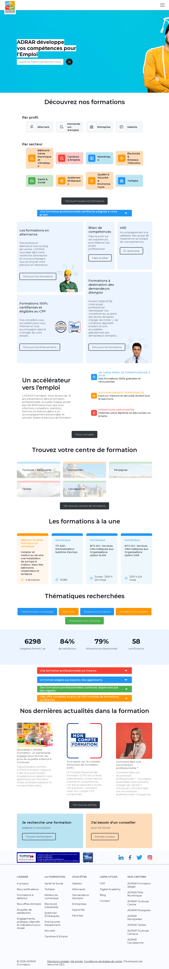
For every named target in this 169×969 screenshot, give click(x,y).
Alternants (78, 889)
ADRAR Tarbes (136, 924)
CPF (102, 883)
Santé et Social (54, 883)
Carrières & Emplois (74, 158)
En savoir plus (131, 250)
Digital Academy (110, 889)
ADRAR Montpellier (134, 917)
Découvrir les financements (39, 347)
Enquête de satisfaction (24, 911)
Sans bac (77, 915)
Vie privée (76, 961)
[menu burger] (162, 5)
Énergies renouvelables (133, 611)
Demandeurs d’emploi (80, 896)
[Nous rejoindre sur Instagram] (150, 857)
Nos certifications (27, 889)
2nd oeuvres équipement (52, 923)
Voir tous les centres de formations (84, 505)
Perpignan (121, 469)
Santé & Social (43, 181)
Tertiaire (132, 180)
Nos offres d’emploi (29, 903)
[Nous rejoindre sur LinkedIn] (121, 857)
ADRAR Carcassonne (135, 941)
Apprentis (78, 909)
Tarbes (26, 488)
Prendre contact (105, 836)
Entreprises (79, 903)
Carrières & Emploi (56, 936)
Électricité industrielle (51, 905)
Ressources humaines (97, 611)
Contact (105, 900)
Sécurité (50, 930)
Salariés (132, 127)
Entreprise (103, 127)
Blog (103, 895)
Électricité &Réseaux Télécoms (133, 158)
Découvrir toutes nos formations (84, 201)
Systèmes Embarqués (74, 180)
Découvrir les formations (38, 276)
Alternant (43, 127)
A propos (22, 883)
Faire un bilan (100, 257)
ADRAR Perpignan (139, 910)
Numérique (104, 158)
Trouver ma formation (39, 836)
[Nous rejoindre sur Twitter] (139, 857)
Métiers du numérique (52, 896)
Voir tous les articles (84, 804)
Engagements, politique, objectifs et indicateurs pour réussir (29, 923)
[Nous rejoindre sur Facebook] (130, 857)
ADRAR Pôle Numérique (135, 894)
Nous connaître (84, 434)
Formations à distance (25, 896)
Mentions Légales (58, 961)
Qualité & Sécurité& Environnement (104, 181)
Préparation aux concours (84, 620)
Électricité (69, 611)
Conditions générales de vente (103, 961)
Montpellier (75, 469)
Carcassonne (76, 488)
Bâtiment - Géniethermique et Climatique (44, 158)
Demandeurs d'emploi (73, 127)
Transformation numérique (37, 611)
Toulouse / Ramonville (36, 469)
